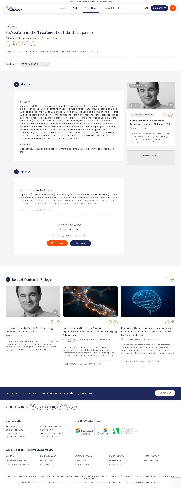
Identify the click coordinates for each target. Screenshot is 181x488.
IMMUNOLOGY (151, 455)
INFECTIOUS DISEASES (17, 460)
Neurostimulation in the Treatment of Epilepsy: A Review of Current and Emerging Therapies (90, 331)
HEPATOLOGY (47, 464)
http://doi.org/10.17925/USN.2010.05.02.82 (80, 51)
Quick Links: (11, 64)
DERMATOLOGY (48, 455)
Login (146, 8)
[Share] (8, 43)
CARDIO (10, 455)
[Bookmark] (20, 43)
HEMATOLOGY (116, 455)
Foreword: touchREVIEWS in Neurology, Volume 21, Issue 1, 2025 (151, 122)
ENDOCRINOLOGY (84, 455)
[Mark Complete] (14, 43)
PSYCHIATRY (116, 464)
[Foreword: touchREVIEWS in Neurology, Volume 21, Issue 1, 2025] (33, 301)
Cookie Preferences (16, 437)
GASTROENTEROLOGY (17, 464)
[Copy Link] (26, 43)
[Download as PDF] (33, 43)
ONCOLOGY (81, 460)
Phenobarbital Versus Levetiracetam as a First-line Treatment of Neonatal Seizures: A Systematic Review (148, 331)
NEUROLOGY (46, 460)
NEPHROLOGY (82, 464)
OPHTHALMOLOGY (119, 460)
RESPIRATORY (151, 460)
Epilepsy (11, 26)
